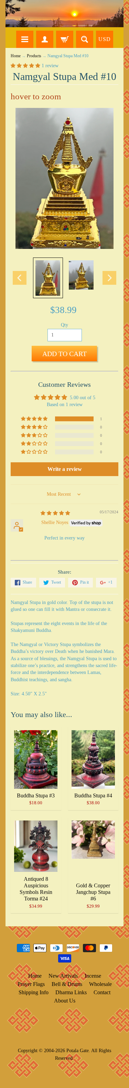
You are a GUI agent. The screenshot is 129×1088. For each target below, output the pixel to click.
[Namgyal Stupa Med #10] (48, 278)
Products (34, 56)
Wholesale (100, 984)
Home (16, 56)
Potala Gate (77, 1050)
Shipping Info (34, 992)
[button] (26, 65)
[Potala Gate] (64, 13)
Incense (93, 976)
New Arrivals (63, 976)
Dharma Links (71, 992)
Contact (102, 992)
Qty (64, 325)
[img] (55, 513)
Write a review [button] (64, 469)
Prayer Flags (31, 984)
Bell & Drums (67, 984)
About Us (64, 1001)
